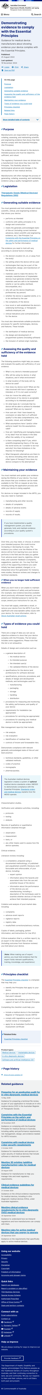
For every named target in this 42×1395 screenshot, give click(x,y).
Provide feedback (11, 1359)
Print (16, 67)
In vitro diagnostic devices (13, 1056)
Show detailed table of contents (16, 120)
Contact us (5, 1319)
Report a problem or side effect (14, 1288)
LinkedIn (7, 1336)
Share (26, 67)
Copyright (5, 1268)
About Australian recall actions (13, 616)
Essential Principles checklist (16, 980)
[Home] (20, 7)
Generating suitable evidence (16, 91)
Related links (9, 110)
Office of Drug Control (11, 1302)
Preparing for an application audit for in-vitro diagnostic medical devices (20, 1093)
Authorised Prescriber (10, 1299)
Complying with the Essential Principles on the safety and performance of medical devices (23, 240)
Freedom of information (11, 1272)
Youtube (8, 1329)
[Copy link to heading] (2, 129)
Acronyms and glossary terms (13, 1275)
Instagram (8, 1332)
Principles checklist (12, 107)
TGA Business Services (10, 1292)
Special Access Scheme (11, 1295)
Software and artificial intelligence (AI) (18, 1060)
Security (4, 1262)
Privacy (4, 1258)
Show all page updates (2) (13, 1075)
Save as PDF (9, 70)
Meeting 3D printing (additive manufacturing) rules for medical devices (18, 1165)
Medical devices (8, 1052)
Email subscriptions (9, 1315)
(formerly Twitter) (11, 1325)
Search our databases (10, 1285)
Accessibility (6, 1255)
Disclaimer (5, 1265)
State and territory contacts (12, 1305)
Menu (6, 14)
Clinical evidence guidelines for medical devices (17, 1186)
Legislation (8, 87)
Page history (9, 114)
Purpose (7, 84)
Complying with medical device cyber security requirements (17, 1143)
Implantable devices (26, 1052)
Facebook (8, 1322)
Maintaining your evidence (15, 100)
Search (37, 14)
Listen (6, 67)
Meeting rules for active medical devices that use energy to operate (19, 1231)
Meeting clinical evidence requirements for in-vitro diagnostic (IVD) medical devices (19, 1210)
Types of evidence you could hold (18, 104)
